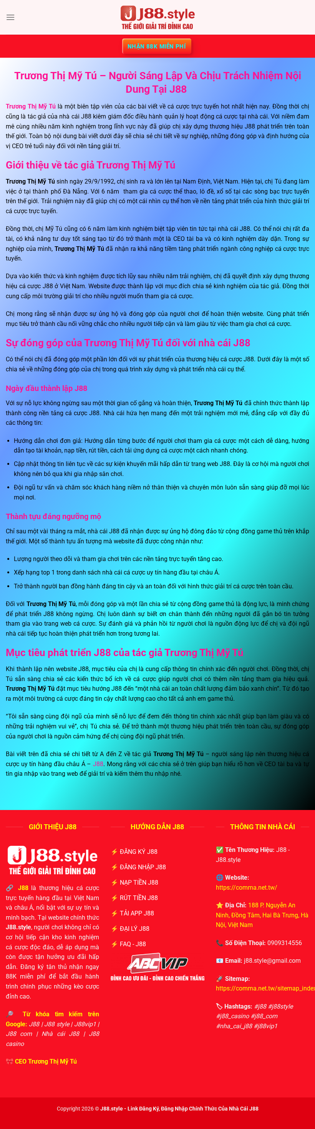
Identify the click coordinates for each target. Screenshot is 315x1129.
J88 (98, 764)
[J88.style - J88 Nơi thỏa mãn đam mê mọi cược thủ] (157, 17)
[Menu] (10, 17)
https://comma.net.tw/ (246, 887)
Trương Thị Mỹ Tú (52, 1061)
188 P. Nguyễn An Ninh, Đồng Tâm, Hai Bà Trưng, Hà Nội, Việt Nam (262, 915)
